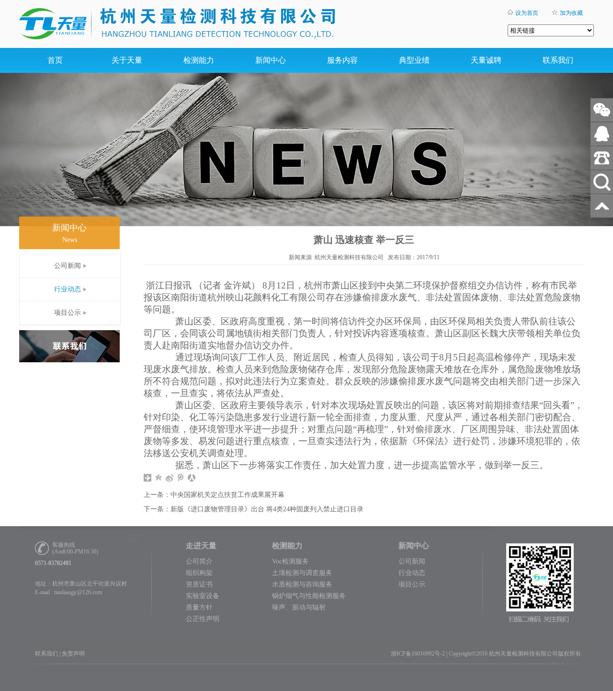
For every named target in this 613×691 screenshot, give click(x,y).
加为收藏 (571, 13)
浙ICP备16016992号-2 (418, 653)
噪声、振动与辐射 (299, 607)
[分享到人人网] (192, 478)
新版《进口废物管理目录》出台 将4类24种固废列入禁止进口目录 (266, 509)
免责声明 (73, 653)
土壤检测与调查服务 (302, 572)
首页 (55, 60)
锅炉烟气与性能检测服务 (309, 595)
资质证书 (199, 584)
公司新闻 (67, 265)
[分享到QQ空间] (159, 478)
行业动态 (67, 289)
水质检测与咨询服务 (302, 584)
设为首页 (526, 13)
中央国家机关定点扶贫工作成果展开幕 (227, 494)
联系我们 (558, 60)
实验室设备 (202, 595)
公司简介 (199, 561)
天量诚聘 (486, 60)
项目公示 (67, 312)
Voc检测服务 (290, 561)
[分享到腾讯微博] (181, 478)
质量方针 (199, 607)
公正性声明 (202, 618)
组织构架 (199, 572)
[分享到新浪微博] (170, 478)
